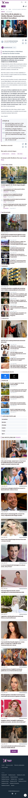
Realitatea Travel (14, 779)
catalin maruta (5, 153)
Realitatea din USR (5, 783)
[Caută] (21, 2)
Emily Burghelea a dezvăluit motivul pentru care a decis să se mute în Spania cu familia (13, 695)
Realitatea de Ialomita (6, 785)
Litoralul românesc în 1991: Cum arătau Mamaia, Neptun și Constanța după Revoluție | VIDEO (18, 243)
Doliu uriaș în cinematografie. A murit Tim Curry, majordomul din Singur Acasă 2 (15, 134)
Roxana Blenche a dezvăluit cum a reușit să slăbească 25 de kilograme (18, 314)
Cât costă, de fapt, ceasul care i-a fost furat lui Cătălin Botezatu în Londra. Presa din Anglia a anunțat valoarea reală (15, 125)
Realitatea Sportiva (11, 774)
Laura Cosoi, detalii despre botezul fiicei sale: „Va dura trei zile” (15, 139)
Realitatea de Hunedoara (14, 783)
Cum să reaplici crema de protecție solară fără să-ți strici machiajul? (18, 354)
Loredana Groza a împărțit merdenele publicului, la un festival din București (13, 195)
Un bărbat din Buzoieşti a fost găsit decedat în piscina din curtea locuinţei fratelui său (17, 249)
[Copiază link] (23, 40)
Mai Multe (14, 751)
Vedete (10, 9)
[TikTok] (26, 6)
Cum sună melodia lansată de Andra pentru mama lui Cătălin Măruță (13, 746)
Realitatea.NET (4, 774)
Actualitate (5, 191)
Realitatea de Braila (5, 781)
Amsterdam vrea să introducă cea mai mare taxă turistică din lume (14, 200)
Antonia (13, 153)
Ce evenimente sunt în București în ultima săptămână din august (14, 190)
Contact (3, 765)
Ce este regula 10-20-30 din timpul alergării (13, 185)
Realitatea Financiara (5, 779)
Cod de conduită (5, 767)
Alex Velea (19, 153)
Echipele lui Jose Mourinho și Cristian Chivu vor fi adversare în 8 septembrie (18, 256)
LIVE (4, 6)
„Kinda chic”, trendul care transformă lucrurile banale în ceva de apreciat (17, 347)
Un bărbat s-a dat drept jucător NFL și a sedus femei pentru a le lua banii (18, 262)
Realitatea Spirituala (5, 777)
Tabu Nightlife (20, 779)
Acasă (3, 9)
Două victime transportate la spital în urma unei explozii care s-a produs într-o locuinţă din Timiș (13, 236)
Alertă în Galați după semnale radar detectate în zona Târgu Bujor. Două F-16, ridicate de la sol (15, 206)
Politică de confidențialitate (19, 765)
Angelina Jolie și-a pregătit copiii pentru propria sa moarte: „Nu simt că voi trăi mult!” (13, 721)
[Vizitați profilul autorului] (2, 41)
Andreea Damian (13, 41)
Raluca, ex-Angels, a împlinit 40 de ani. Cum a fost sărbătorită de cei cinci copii (18, 301)
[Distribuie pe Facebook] (26, 40)
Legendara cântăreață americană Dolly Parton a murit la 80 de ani (12, 617)
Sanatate (3, 186)
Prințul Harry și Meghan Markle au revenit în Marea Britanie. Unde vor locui (15, 129)
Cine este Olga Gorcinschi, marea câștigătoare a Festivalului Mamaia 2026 (12, 591)
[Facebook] (23, 6)
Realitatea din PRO (13, 781)
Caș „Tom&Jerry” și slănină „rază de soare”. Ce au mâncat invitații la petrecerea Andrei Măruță (18, 295)
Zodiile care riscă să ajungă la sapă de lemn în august (17, 359)
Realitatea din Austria (22, 781)
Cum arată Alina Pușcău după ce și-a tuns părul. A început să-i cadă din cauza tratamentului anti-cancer (12, 643)
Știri (6, 9)
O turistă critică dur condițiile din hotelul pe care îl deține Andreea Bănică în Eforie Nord (13, 289)
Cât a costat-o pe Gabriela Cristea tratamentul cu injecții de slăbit (18, 308)
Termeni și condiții (9, 765)
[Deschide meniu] (25, 2)
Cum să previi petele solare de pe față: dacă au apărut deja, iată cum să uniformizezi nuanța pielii (18, 366)
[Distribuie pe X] (26, 43)
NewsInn (12, 785)
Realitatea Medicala (14, 777)
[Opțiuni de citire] (25, 795)
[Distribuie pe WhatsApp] (23, 43)
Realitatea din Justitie (21, 774)
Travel (4, 202)
